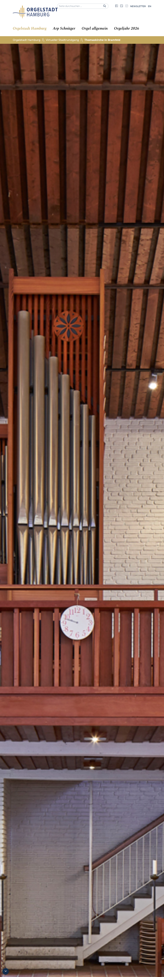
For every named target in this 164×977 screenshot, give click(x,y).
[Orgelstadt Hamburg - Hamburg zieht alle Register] (35, 17)
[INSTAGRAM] (126, 6)
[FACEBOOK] (116, 6)
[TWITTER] (121, 6)
